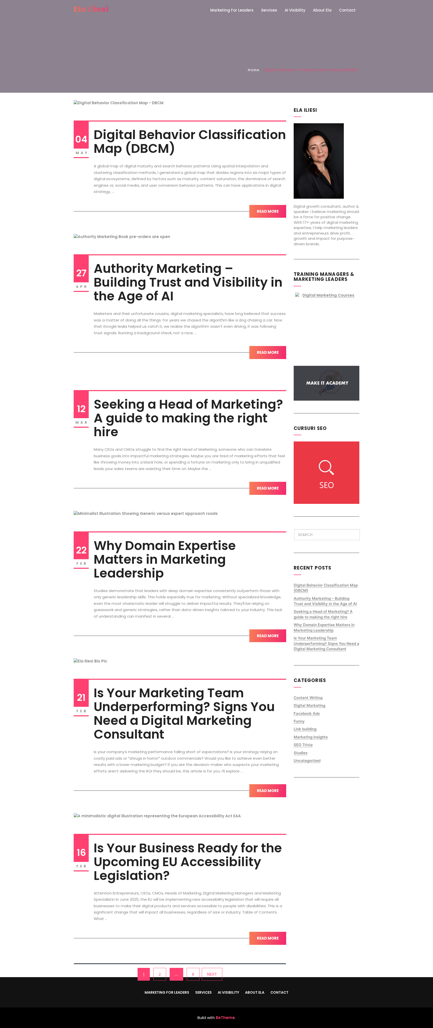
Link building (305, 729)
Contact (347, 10)
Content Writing (308, 697)
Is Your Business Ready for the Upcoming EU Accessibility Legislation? (188, 861)
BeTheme (225, 1017)
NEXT (212, 974)
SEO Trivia (303, 744)
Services (269, 10)
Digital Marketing (309, 705)
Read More (268, 211)
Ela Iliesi (91, 9)
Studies (300, 752)
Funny (299, 721)
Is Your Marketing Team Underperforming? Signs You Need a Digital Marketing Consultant (184, 713)
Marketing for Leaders (232, 10)
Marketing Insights (311, 737)
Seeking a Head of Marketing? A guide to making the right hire (188, 418)
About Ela (322, 10)
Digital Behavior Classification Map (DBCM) (190, 141)
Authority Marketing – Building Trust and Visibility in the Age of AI (188, 282)
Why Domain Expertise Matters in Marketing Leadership (165, 559)
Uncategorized (307, 760)
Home (254, 70)
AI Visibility (295, 10)
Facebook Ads (307, 713)
